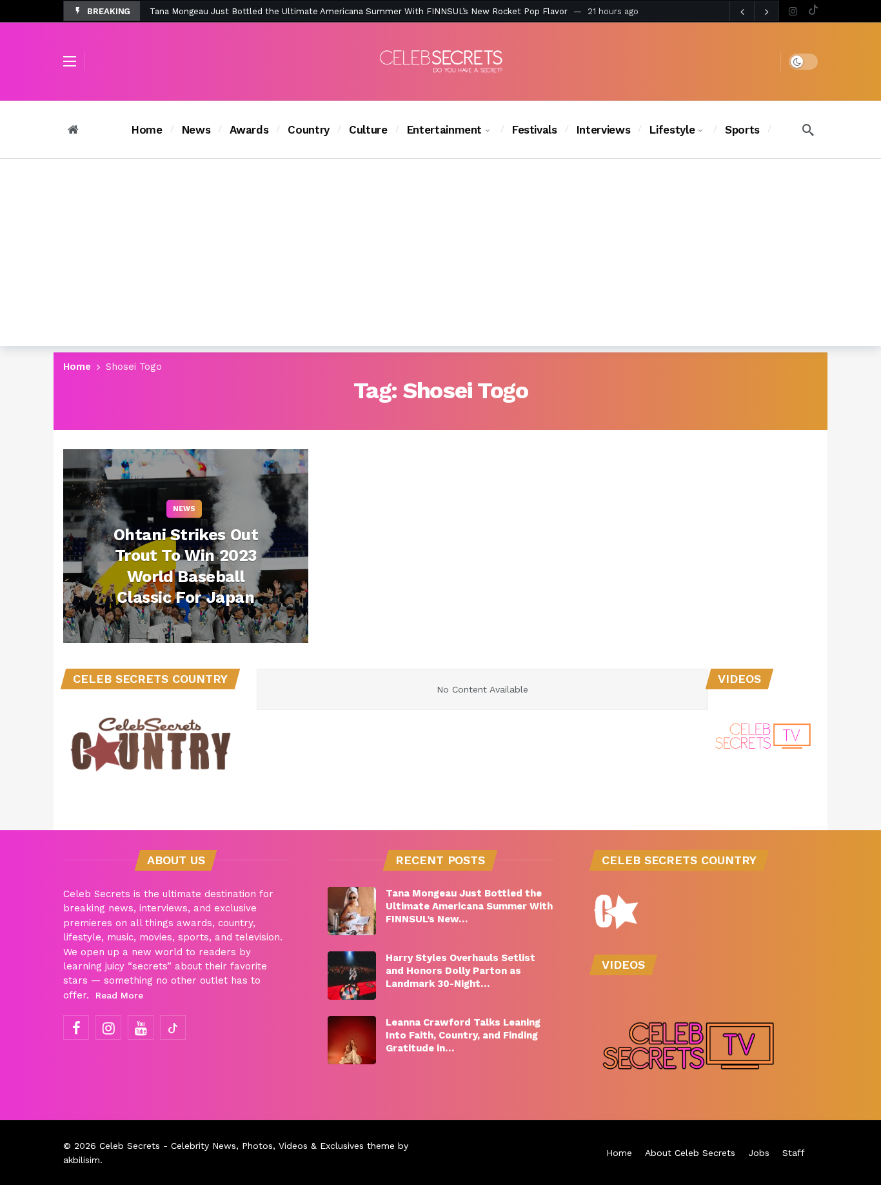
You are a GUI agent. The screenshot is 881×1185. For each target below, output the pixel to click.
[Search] (808, 129)
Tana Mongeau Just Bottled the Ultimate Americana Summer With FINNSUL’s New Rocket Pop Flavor (359, 11)
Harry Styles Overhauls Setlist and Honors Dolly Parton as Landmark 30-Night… (460, 970)
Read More (119, 995)
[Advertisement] (440, 255)
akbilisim (81, 1160)
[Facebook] (76, 1027)
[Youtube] (140, 1027)
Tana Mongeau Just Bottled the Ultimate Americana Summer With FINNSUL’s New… (469, 906)
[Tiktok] (813, 11)
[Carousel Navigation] (753, 11)
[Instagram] (793, 11)
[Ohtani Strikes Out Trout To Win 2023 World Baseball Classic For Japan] (185, 546)
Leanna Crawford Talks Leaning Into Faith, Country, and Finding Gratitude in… (463, 1035)
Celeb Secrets (129, 1145)
